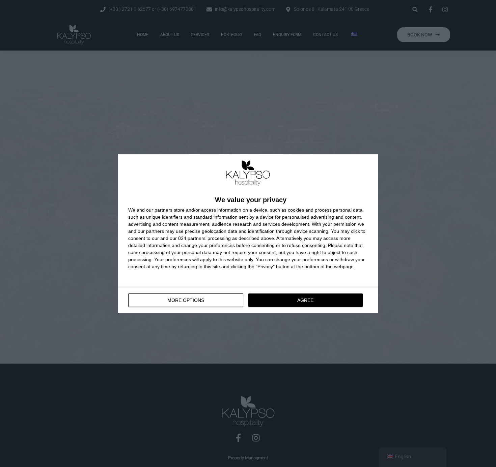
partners (163, 210)
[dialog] (248, 233)
